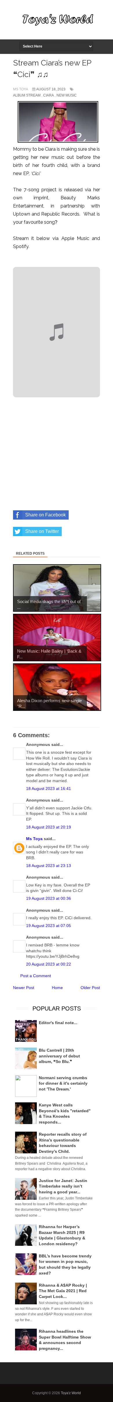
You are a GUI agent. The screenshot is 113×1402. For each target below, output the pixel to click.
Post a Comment (35, 975)
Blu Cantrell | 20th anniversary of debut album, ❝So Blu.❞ (59, 1056)
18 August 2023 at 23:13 (48, 865)
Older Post (90, 987)
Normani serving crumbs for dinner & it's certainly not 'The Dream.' (63, 1083)
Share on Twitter (42, 531)
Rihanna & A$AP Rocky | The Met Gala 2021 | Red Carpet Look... (63, 1291)
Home (57, 987)
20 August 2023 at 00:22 (48, 964)
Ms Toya (34, 838)
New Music (67, 95)
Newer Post (23, 987)
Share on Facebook (45, 514)
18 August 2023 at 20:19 (48, 827)
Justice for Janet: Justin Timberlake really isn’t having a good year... (63, 1186)
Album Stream (27, 95)
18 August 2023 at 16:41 (48, 788)
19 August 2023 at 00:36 (48, 898)
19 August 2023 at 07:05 (48, 925)
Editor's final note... (58, 1022)
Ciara (48, 95)
